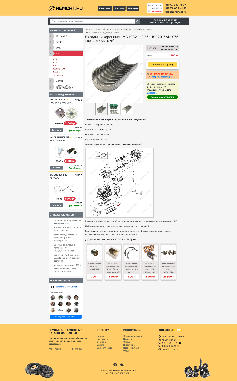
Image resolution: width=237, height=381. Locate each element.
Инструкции (129, 345)
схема (177, 330)
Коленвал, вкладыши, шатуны (104, 32)
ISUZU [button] (58, 48)
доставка (152, 93)
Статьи (126, 342)
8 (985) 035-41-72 (170, 346)
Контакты (133, 8)
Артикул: (150, 48)
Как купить (104, 8)
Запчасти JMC (117, 29)
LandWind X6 (58, 75)
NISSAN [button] (59, 81)
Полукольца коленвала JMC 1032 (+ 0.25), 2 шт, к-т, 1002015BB (131, 269)
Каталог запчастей (95, 29)
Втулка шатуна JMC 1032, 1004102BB (94, 266)
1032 (55, 59)
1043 (55, 62)
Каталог (101, 336)
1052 (55, 66)
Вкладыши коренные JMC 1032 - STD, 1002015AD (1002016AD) (150, 269)
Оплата (100, 345)
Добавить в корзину (162, 64)
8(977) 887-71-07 (175, 4)
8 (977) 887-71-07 (170, 343)
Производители (131, 348)
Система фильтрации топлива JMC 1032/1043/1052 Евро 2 (65, 248)
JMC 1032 (132, 29)
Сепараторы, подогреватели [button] (64, 87)
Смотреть (56, 130)
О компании (55, 349)
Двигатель (146, 29)
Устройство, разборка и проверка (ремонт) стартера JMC (65, 237)
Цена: (150, 55)
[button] (141, 74)
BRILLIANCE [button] (61, 36)
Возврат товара (104, 348)
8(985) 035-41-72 (176, 8)
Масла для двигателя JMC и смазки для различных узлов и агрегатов (67, 268)
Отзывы (127, 351)
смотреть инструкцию (161, 77)
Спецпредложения (132, 336)
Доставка (119, 8)
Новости (127, 339)
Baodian (56, 72)
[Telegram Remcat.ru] (115, 364)
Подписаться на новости (66, 317)
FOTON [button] (59, 42)
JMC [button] (58, 53)
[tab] (66, 36)
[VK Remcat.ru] (121, 364)
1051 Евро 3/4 (59, 69)
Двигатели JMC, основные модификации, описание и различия (67, 258)
